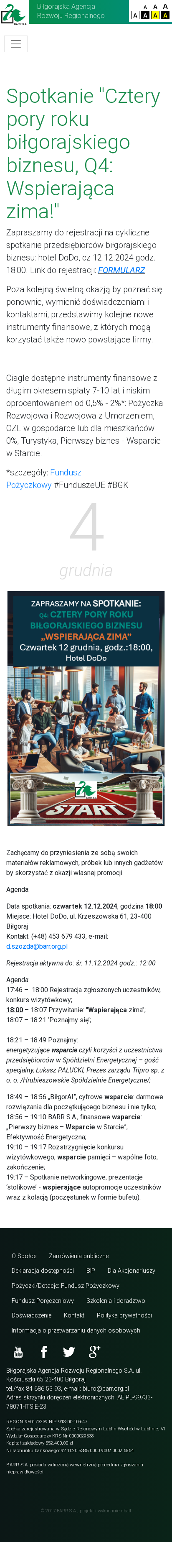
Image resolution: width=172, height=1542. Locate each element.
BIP (90, 1270)
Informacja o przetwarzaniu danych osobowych (76, 1330)
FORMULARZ (121, 270)
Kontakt (74, 1315)
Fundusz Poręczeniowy (43, 1301)
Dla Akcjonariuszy (131, 1270)
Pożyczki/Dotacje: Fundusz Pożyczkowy (65, 1285)
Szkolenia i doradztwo (115, 1301)
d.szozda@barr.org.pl (37, 946)
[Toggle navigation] (16, 44)
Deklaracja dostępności (43, 1270)
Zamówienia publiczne (79, 1256)
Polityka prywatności (124, 1315)
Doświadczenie (31, 1315)
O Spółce (24, 1256)
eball (126, 1511)
